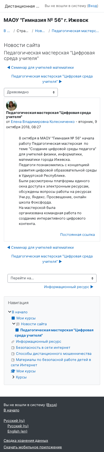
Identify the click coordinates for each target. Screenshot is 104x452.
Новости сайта (41, 31)
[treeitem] (52, 345)
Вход (92, 6)
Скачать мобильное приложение (33, 447)
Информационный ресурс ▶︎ (68, 287)
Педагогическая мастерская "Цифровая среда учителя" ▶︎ (52, 79)
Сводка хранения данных (26, 440)
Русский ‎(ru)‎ (14, 420)
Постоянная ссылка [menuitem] (77, 234)
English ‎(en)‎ (17, 431)
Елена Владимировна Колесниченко (43, 121)
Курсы (21, 377)
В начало (8, 31)
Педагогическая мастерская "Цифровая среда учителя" (76, 31)
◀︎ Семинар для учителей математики (40, 67)
